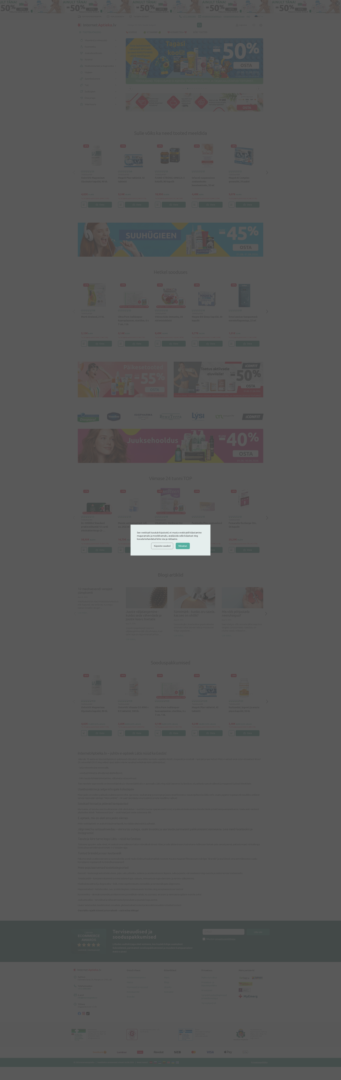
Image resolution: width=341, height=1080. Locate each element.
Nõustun (182, 546)
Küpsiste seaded (162, 546)
